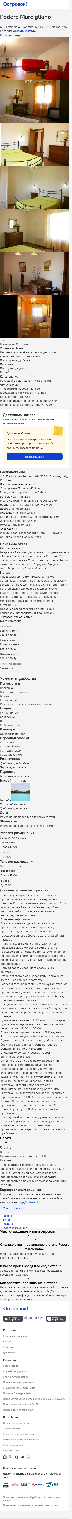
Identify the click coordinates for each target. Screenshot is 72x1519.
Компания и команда (15, 1336)
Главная (7, 1215)
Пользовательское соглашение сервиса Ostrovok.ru (34, 1398)
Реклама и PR (11, 1450)
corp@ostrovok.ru (30, 1202)
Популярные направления (18, 1382)
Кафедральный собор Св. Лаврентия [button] (24, 516)
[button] (34, 58)
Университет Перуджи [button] (15, 488)
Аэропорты (7, 529)
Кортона (7, 1224)
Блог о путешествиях (15, 1376)
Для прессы (10, 1352)
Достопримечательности (17, 484)
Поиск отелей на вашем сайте (21, 1439)
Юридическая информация (19, 1387)
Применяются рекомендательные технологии (30, 1505)
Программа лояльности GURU (21, 1404)
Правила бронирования (17, 1393)
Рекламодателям (13, 1445)
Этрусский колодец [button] (13, 520)
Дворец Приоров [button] (11, 508)
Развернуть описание (17, 617)
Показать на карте (23, 31)
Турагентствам (11, 1428)
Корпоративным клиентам (19, 1434)
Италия (6, 1220)
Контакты (8, 1341)
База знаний (10, 1365)
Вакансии (8, 1347)
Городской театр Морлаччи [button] (18, 492)
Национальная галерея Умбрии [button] (21, 504)
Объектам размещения (17, 1423)
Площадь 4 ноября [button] (12, 512)
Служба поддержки (14, 1371)
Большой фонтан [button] (11, 496)
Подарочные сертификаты (19, 1409)
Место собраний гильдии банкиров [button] (23, 500)
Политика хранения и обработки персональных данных (31, 1499)
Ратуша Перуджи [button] (11, 525)
